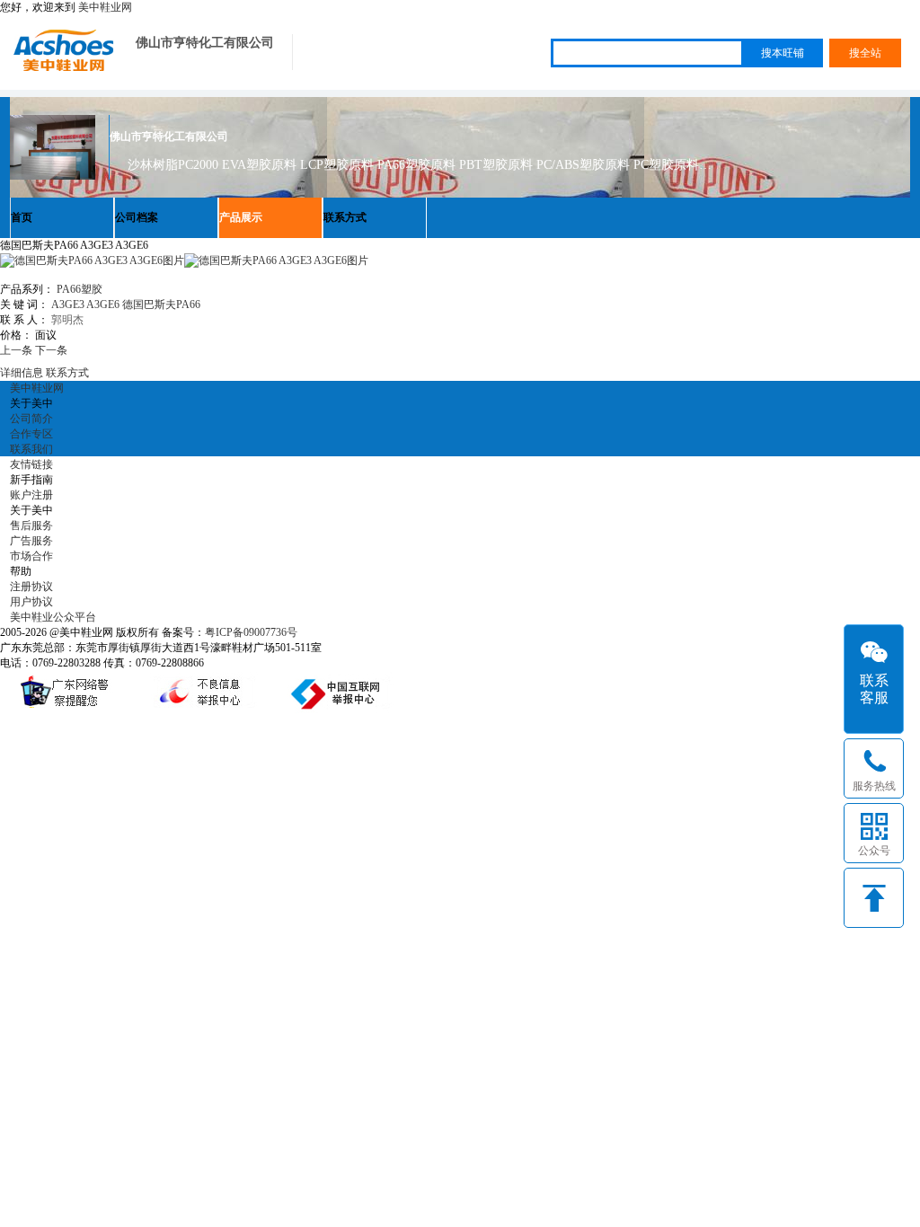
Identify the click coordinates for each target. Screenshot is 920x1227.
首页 (21, 217)
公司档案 (136, 217)
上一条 (16, 350)
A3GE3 (67, 304)
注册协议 (31, 586)
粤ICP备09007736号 (251, 632)
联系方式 (345, 217)
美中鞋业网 (105, 7)
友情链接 (31, 464)
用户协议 (31, 602)
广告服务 (31, 540)
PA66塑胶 (79, 289)
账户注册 (31, 495)
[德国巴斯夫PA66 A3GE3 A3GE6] (276, 260)
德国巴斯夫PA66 (161, 304)
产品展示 (240, 217)
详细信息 (21, 372)
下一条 (51, 350)
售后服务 (31, 525)
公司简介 (31, 418)
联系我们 (31, 449)
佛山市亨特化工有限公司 (205, 42)
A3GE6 (102, 304)
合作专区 (31, 434)
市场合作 (31, 556)
